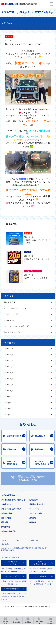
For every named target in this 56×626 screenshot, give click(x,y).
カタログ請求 (6, 518)
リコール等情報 (40, 576)
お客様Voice (6, 504)
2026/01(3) (8, 391)
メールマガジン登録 (12, 576)
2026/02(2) (8, 385)
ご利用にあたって (36, 540)
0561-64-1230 (28, 480)
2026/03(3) (8, 379)
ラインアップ (34, 509)
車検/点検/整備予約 (8, 531)
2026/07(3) (8, 355)
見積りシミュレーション (40, 563)
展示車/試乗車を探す (37, 504)
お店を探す (33, 500)
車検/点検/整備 (6, 513)
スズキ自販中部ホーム (9, 495)
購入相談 (4, 522)
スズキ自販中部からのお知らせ (13, 500)
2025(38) (8, 397)
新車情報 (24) (9, 302)
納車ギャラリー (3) (12, 332)
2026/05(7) (8, 367)
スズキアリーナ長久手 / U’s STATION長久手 (27, 12)
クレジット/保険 (35, 513)
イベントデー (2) (11, 314)
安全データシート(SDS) (10, 540)
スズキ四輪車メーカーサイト (12, 563)
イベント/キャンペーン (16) (15, 308)
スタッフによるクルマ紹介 (11, 509)
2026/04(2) (8, 373)
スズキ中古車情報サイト (12, 589)
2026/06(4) (8, 361)
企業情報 (32, 518)
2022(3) (7, 415)
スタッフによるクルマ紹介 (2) (16, 326)
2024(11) (8, 403)
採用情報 (32, 522)
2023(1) (7, 409)
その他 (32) (9, 320)
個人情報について (8, 544)
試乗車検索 (5, 527)
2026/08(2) (8, 349)
